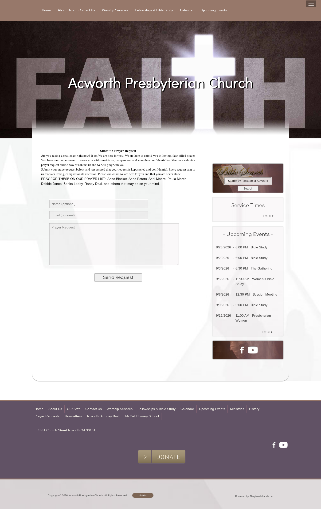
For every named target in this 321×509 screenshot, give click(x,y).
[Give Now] (217, 157)
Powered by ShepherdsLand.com (254, 496)
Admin (142, 495)
